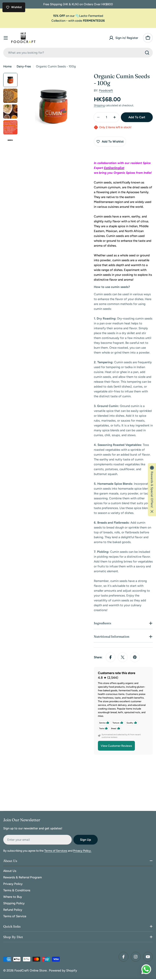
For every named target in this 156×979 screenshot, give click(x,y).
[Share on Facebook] (110, 657)
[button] (152, 489)
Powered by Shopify (63, 970)
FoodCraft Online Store (31, 970)
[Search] (147, 52)
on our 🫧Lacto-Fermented (78, 16)
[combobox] (78, 53)
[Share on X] (123, 657)
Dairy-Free (24, 66)
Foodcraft (106, 90)
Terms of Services (55, 850)
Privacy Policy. (82, 850)
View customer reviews (116, 746)
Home (7, 66)
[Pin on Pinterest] (135, 657)
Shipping (99, 105)
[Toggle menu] (5, 37)
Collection (58, 20)
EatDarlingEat (114, 168)
